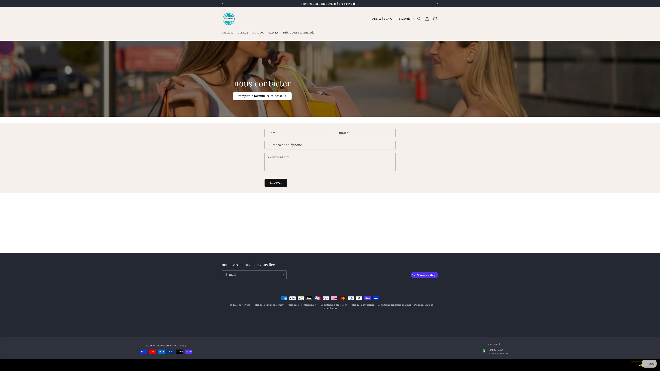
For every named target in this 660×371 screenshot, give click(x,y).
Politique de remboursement (269, 305)
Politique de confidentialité (303, 305)
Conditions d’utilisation (334, 305)
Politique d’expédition (363, 305)
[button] (419, 19)
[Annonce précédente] (223, 3)
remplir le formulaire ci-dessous (262, 96)
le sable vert (243, 305)
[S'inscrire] (283, 275)
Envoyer (276, 182)
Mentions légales (423, 305)
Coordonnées (331, 308)
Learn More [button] (119, 364)
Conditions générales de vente (394, 305)
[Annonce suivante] (437, 3)
